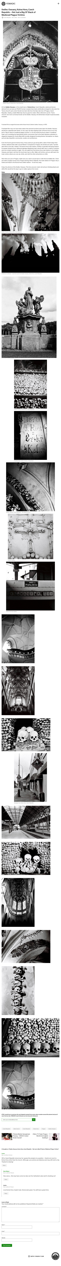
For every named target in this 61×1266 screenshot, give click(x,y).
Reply (4, 1165)
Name (3, 1224)
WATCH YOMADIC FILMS (37, 1256)
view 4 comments (22, 17)
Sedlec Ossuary (52, 1129)
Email (3, 1231)
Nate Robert (6, 1171)
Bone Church (17, 1129)
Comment (4, 1206)
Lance (3, 1153)
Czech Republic (7, 17)
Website (3, 1237)
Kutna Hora (36, 1129)
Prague (43, 1129)
